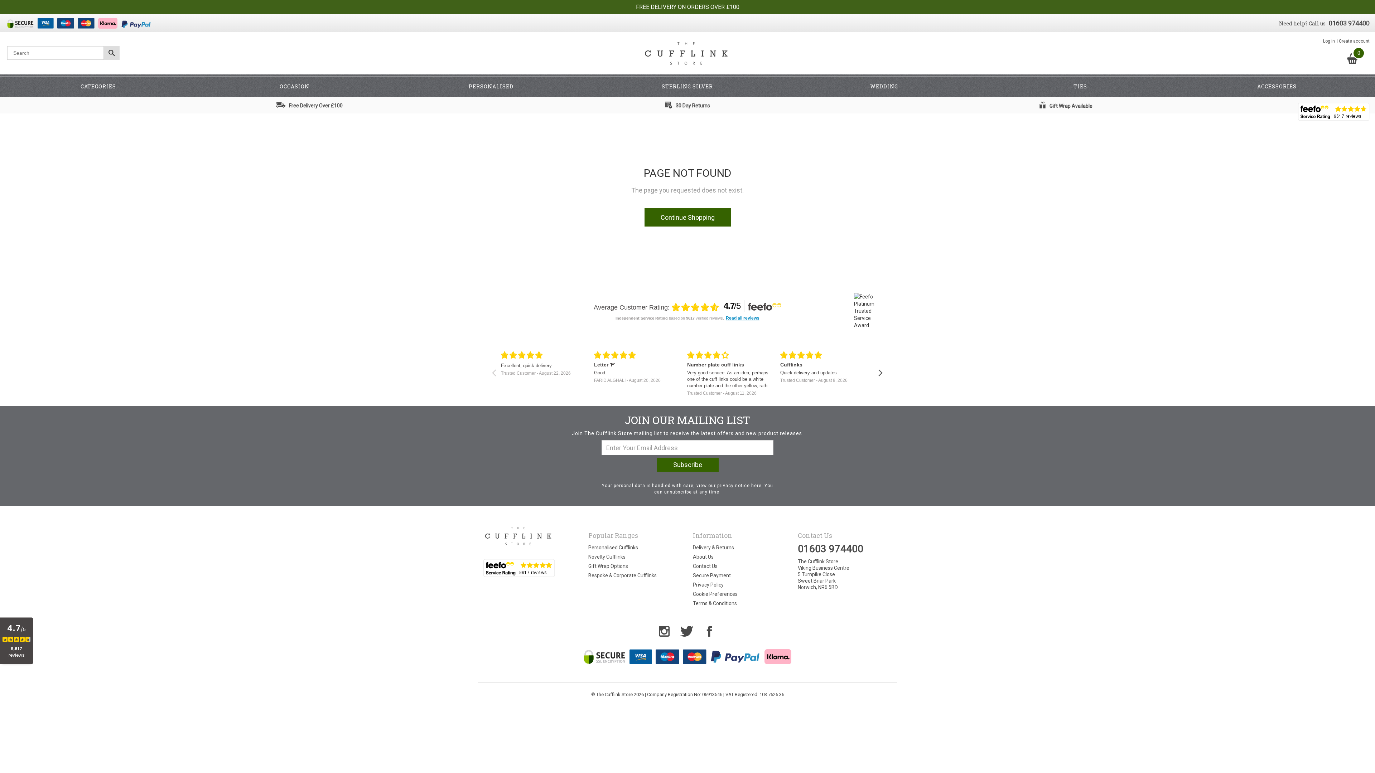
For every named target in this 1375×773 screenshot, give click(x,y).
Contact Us (705, 566)
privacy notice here (739, 485)
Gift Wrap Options (608, 566)
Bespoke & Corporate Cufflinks (622, 575)
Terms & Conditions (715, 603)
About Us (703, 557)
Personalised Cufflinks (613, 547)
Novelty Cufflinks (607, 557)
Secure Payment (712, 575)
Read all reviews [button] (742, 318)
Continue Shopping (688, 217)
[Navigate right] (880, 373)
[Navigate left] (494, 373)
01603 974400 (1349, 23)
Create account (1354, 41)
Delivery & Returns (713, 547)
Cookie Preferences (715, 594)
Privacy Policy (708, 585)
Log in (1329, 41)
